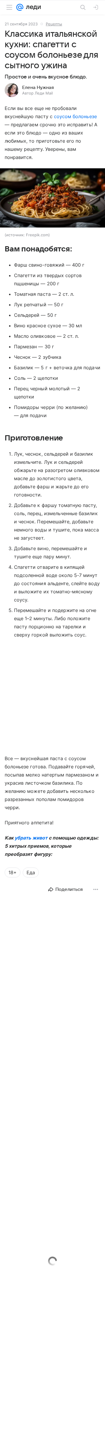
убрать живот (31, 838)
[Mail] (19, 7)
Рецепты (54, 24)
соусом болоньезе (75, 116)
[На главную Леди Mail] (32, 7)
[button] (52, 198)
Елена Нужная (38, 87)
